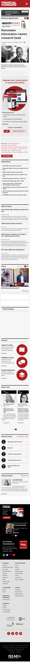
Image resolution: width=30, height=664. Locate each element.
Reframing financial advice (11, 288)
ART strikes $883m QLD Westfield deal (13, 249)
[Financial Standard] (10, 3)
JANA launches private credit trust (11, 223)
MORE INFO (3, 353)
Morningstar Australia (6, 147)
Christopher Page (5, 150)
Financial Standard (6, 152)
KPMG (26, 152)
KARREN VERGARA (5, 214)
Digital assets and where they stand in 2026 (6, 410)
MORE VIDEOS (25, 290)
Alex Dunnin (4, 148)
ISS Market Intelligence (17, 152)
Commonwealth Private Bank (20, 147)
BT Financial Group (22, 148)
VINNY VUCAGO (4, 253)
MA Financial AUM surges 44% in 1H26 (13, 181)
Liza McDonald (17, 477)
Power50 (10, 445)
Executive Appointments (9, 18)
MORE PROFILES (24, 472)
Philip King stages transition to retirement (14, 178)
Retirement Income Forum (15, 439)
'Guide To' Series (7, 345)
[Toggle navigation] (26, 3)
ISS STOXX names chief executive (12, 165)
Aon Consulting (12, 148)
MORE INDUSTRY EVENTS (22, 433)
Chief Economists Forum (14, 451)
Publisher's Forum (7, 357)
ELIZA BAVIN (3, 226)
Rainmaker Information (13, 143)
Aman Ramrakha (5, 145)
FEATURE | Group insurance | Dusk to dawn (15, 195)
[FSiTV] (26, 266)
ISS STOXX (14, 145)
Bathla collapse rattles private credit (13, 172)
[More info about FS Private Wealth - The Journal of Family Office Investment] (23, 525)
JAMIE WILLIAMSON (7, 42)
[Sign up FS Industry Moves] (15, 24)
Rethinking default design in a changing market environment (21, 410)
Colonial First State (16, 150)
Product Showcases (8, 370)
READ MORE (4, 422)
